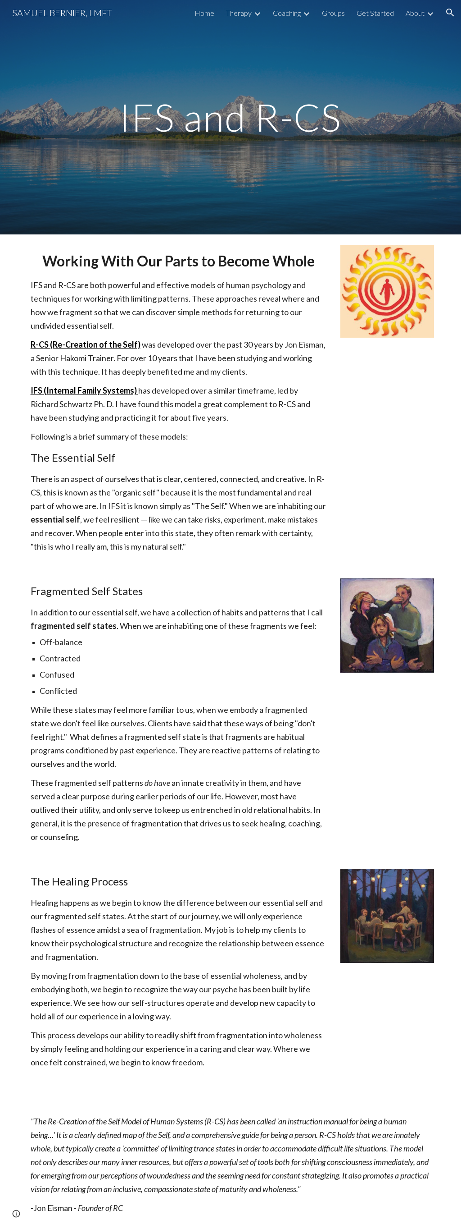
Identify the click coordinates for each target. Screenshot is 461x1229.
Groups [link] (333, 13)
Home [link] (204, 13)
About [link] (415, 13)
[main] (230, 117)
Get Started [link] (375, 13)
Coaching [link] (287, 13)
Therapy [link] (239, 13)
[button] (450, 12)
